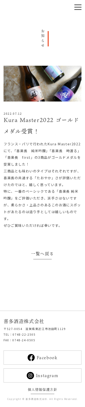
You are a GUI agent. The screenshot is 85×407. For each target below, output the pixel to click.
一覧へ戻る (42, 254)
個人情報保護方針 (42, 389)
